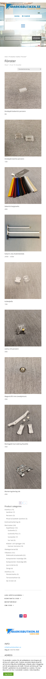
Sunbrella (11, 530)
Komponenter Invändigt (14, 559)
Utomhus (8, 572)
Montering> (11, 602)
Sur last (10, 540)
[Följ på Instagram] (25, 616)
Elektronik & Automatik (14, 555)
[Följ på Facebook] (21, 616)
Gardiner (9, 512)
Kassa (16, 16)
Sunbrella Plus (13, 534)
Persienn (9, 515)
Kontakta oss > (13, 599)
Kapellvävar (10, 528)
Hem (6, 57)
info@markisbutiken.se (13, 647)
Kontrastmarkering (11, 522)
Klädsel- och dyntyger (14, 544)
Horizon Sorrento (14, 546)
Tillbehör (8, 553)
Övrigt (8, 568)
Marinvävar (9, 525)
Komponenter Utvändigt (14, 562)
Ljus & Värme (11, 565)
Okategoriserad (10, 549)
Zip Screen (10, 581)
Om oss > (9, 605)
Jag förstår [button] (8, 674)
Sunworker (12, 537)
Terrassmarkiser (12, 578)
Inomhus (8, 510)
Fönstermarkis (11, 574)
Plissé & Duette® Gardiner (15, 519)
